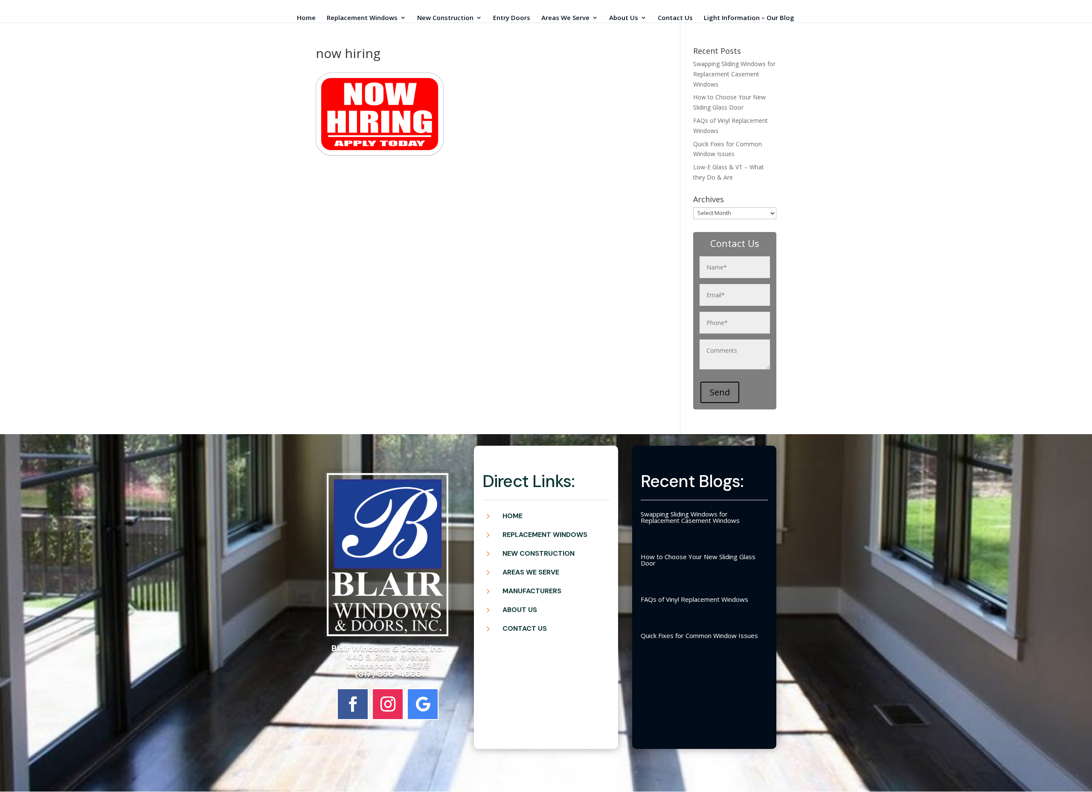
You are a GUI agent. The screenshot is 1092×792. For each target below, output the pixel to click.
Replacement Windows (362, 18)
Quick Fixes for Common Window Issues (699, 635)
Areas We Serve (565, 18)
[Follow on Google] (423, 704)
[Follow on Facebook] (353, 704)
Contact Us (675, 18)
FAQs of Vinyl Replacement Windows (694, 599)
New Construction (445, 18)
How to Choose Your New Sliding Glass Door (698, 559)
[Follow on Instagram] (388, 704)
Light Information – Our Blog (749, 18)
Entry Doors (511, 18)
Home (306, 18)
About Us (623, 18)
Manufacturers (531, 590)
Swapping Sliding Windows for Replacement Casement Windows (734, 74)
